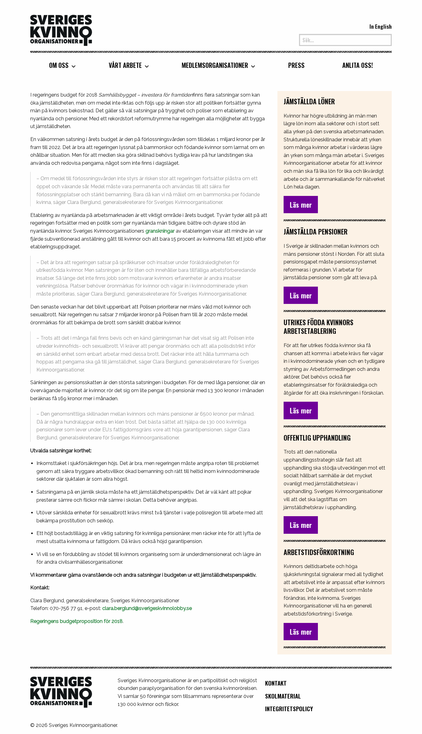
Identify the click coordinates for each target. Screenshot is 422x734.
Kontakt (276, 682)
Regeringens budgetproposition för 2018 (76, 621)
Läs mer (301, 204)
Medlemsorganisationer (215, 65)
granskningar (160, 231)
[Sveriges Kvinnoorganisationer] (61, 29)
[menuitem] (60, 65)
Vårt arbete (125, 65)
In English (380, 26)
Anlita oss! (357, 65)
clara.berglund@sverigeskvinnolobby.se (147, 608)
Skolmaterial (283, 695)
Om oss (59, 65)
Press (296, 65)
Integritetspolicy (289, 708)
